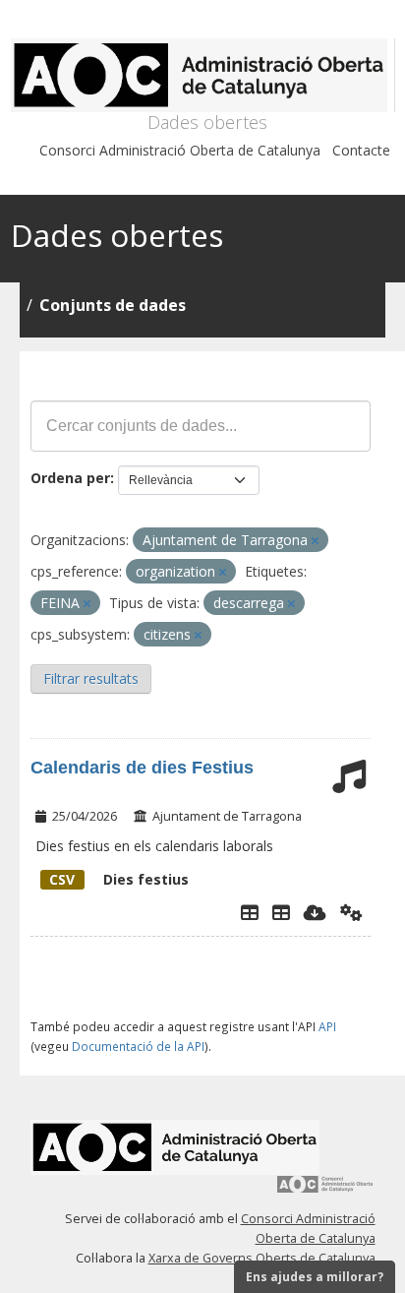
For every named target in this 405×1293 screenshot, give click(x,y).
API (327, 1026)
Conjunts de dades (112, 305)
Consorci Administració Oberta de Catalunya (179, 150)
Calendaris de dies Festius (142, 767)
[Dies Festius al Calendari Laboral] (281, 912)
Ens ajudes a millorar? (314, 1276)
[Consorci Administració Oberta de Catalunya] (325, 1191)
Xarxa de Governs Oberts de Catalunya (262, 1258)
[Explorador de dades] (250, 912)
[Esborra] (315, 540)
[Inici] (203, 75)
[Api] (351, 912)
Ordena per (70, 477)
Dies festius (119, 879)
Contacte (361, 150)
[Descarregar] (315, 912)
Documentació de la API (138, 1046)
